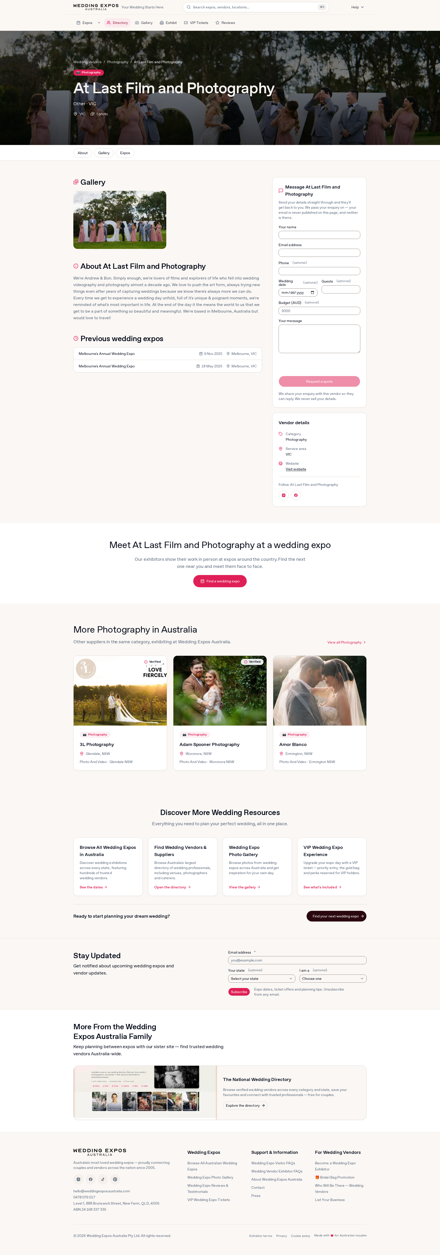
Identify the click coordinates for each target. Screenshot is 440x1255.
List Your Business (330, 1200)
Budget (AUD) (299, 303)
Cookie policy (300, 1236)
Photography (117, 62)
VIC (82, 114)
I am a (313, 970)
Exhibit (171, 23)
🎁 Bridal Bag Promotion (334, 1177)
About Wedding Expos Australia (276, 1179)
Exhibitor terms (260, 1236)
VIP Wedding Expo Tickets (208, 1200)
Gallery (146, 23)
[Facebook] (91, 1179)
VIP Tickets (199, 23)
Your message (290, 321)
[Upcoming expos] (99, 22)
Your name (287, 227)
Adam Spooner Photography (210, 744)
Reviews (228, 23)
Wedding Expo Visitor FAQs (273, 1163)
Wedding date (298, 282)
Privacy (281, 1236)
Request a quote (319, 381)
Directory (120, 23)
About (83, 153)
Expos (87, 23)
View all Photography (344, 642)
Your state (245, 970)
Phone (293, 263)
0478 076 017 (84, 1197)
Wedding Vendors (87, 62)
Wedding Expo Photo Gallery (210, 1177)
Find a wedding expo (223, 581)
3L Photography (97, 744)
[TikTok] (103, 1179)
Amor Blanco (293, 744)
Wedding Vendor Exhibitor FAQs (277, 1171)
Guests (336, 281)
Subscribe (239, 992)
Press (255, 1196)
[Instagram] (78, 1179)
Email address (290, 245)
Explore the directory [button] (243, 1105)
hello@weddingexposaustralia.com (101, 1191)
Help (355, 7)
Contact (258, 1187)
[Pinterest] (115, 1179)
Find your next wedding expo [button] (336, 916)
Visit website (296, 469)
